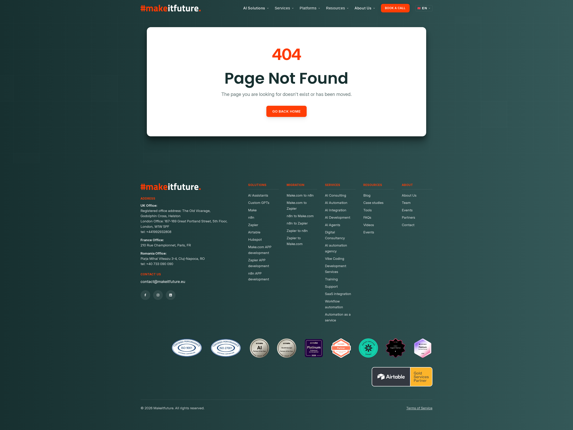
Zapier (253, 225)
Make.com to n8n (300, 195)
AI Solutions (254, 8)
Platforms (308, 8)
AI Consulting (335, 195)
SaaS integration (338, 294)
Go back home (286, 111)
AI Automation (336, 203)
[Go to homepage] (171, 8)
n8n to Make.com (300, 216)
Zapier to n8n (297, 231)
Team (406, 203)
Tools (367, 210)
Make (252, 210)
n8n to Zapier (297, 223)
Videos (368, 225)
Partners (408, 217)
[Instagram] (158, 295)
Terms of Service (419, 408)
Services (282, 8)
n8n (251, 217)
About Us (363, 8)
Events (368, 232)
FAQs (367, 217)
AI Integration (335, 210)
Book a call (395, 8)
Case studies (373, 203)
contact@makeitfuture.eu (163, 281)
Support (331, 286)
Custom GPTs (258, 203)
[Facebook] (145, 295)
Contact (408, 225)
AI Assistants (258, 195)
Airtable (254, 232)
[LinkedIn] (170, 295)
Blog (367, 195)
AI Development (337, 217)
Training (331, 279)
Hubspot (255, 239)
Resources (335, 8)
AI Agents (332, 225)
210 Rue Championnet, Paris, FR (166, 245)
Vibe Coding (334, 259)
